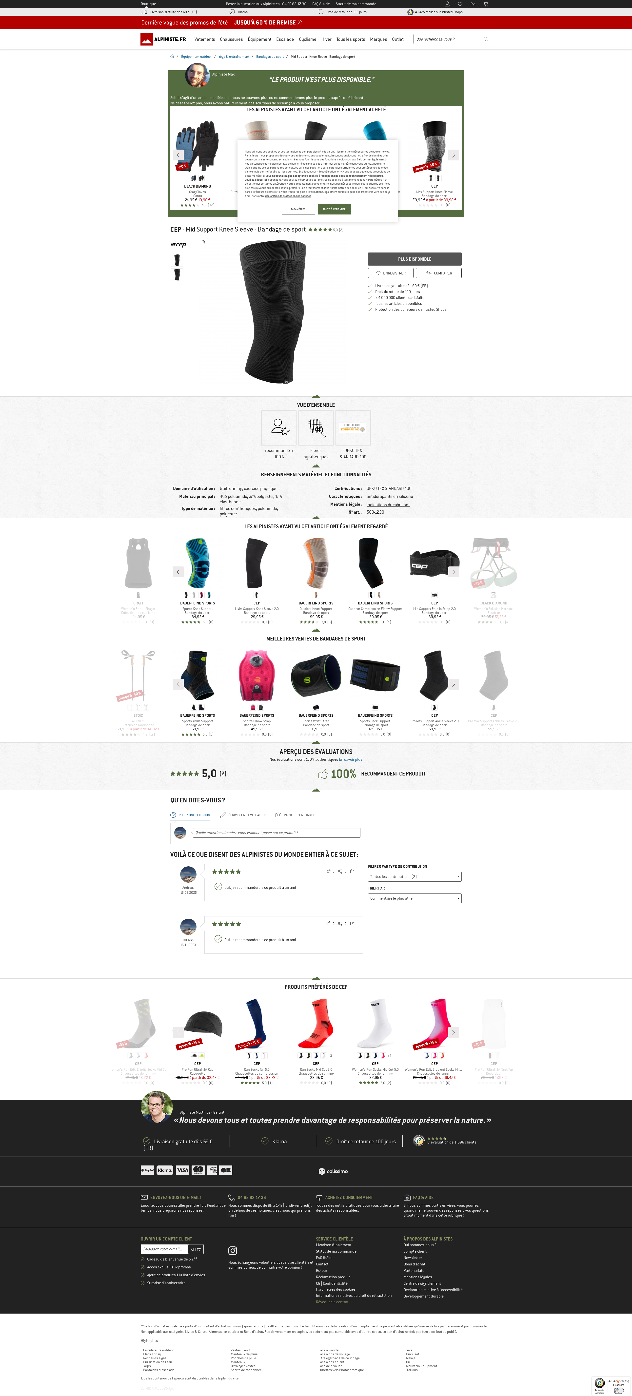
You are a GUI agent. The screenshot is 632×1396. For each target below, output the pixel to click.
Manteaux (238, 1362)
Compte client (415, 1251)
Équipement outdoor (196, 56)
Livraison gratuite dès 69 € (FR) (173, 12)
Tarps (147, 1366)
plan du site (229, 1378)
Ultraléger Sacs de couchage (339, 1358)
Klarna (243, 12)
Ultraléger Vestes (243, 1366)
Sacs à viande (328, 1350)
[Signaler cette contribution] (352, 871)
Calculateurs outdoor (158, 1350)
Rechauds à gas (154, 1358)
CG (318, 1283)
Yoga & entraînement (234, 56)
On (408, 1362)
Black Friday (152, 1354)
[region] (317, 181)
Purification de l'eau (157, 1362)
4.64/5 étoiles (438, 12)
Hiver (326, 39)
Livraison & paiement (334, 1244)
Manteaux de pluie (244, 1354)
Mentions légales (418, 1277)
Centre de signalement (422, 1283)
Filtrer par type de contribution (397, 866)
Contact (322, 1264)
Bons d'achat (414, 1264)
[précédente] (178, 155)
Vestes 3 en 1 (241, 1350)
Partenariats (414, 1270)
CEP (175, 229)
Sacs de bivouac (330, 1366)
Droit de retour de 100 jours (347, 12)
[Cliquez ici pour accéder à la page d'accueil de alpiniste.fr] (164, 39)
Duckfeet (412, 1354)
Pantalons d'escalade (159, 1370)
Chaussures (231, 39)
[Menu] (628, 1379)
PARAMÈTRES (298, 209)
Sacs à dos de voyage (334, 1354)
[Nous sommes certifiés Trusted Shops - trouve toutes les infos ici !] (419, 1141)
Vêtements (205, 39)
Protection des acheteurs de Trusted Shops (411, 309)
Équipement (259, 39)
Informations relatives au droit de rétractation (354, 1295)
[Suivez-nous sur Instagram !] (236, 1252)
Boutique (148, 3)
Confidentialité (335, 1283)
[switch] (619, 1391)
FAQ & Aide (325, 1257)
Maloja (410, 1358)
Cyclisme (307, 39)
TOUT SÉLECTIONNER (334, 209)
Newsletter (413, 1257)
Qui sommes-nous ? (420, 1244)
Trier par (376, 888)
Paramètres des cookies (336, 1289)
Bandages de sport (270, 56)
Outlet (398, 39)
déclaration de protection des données (288, 196)
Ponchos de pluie (243, 1358)
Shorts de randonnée (246, 1370)
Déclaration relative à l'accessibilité (433, 1289)
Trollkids (412, 1370)
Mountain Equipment (421, 1366)
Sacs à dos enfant (331, 1362)
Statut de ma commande (336, 1251)
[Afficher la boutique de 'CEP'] (178, 245)
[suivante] (453, 155)
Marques (378, 39)
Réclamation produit (333, 1277)
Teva (409, 1350)
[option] (274, 312)
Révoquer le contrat (332, 1301)
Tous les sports (350, 39)
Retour (321, 1270)
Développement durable (424, 1296)
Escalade (285, 39)
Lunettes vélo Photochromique (341, 1370)
